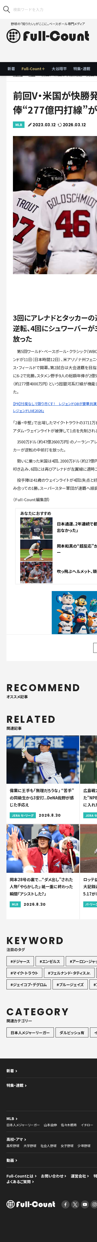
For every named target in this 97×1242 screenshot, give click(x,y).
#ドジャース (20, 961)
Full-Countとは (19, 1176)
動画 (10, 1160)
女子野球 (67, 1145)
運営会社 (78, 1176)
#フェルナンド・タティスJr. (69, 973)
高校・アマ (14, 1139)
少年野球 (84, 1145)
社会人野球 (48, 1145)
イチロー (87, 1124)
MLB (18, 124)
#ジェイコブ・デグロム (29, 984)
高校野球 (12, 1145)
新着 (11, 68)
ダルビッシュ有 (72, 1032)
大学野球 (29, 1145)
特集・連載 (81, 68)
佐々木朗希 (69, 1124)
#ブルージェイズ (70, 984)
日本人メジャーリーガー (30, 1032)
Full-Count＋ (33, 68)
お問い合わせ (52, 1176)
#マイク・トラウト (24, 973)
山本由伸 (50, 1124)
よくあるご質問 (18, 1181)
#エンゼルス (50, 961)
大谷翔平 (59, 68)
